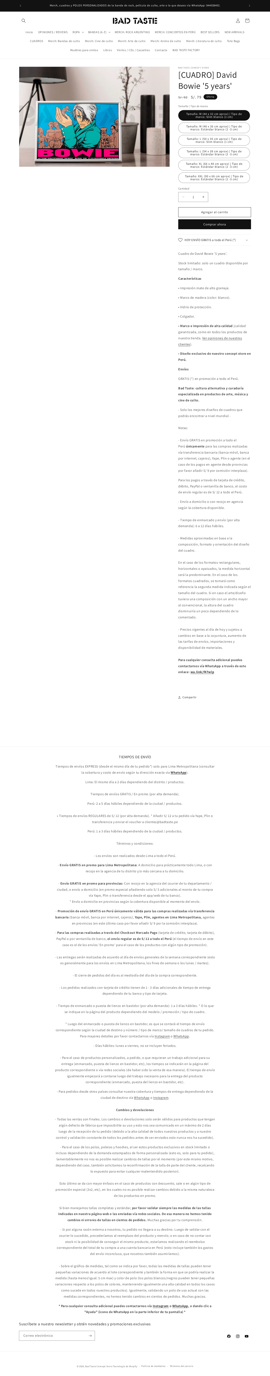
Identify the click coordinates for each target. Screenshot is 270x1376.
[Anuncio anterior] (20, 6)
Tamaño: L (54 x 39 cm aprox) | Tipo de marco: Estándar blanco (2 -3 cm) (214, 152)
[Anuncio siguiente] (249, 6)
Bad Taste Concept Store (98, 1366)
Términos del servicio (181, 1366)
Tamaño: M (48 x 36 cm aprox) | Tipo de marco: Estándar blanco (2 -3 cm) (214, 127)
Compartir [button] (189, 697)
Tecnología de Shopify (125, 1366)
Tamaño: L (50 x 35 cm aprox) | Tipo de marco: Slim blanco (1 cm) (214, 140)
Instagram (162, 1036)
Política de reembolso (153, 1366)
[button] (23, 20)
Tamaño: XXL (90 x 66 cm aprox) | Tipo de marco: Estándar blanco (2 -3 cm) (214, 177)
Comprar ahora (214, 224)
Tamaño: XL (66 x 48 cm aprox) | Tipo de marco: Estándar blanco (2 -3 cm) (214, 165)
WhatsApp (181, 1036)
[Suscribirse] (90, 1336)
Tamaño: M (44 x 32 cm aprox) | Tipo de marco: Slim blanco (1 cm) (214, 115)
